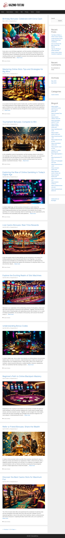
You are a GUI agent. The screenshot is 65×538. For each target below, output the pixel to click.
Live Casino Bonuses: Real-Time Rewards (21, 225)
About (16, 12)
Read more (19, 57)
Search (53, 18)
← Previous (5, 529)
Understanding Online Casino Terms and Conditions (56, 40)
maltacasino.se (55, 199)
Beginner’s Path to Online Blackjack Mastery (22, 376)
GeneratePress (34, 536)
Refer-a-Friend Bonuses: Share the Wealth (21, 427)
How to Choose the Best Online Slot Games (56, 45)
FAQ (21, 12)
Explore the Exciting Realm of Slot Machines (22, 275)
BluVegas (53, 200)
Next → (14, 529)
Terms (32, 12)
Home (2, 12)
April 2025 (53, 83)
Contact (38, 12)
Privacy (26, 12)
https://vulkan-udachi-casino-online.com (55, 125)
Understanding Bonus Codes (15, 326)
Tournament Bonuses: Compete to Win (20, 122)
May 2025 (53, 81)
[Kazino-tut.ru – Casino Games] (14, 5)
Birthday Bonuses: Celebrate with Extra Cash (22, 19)
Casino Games (9, 12)
